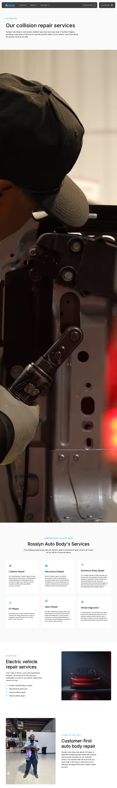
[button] (23, 5)
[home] (11, 5)
